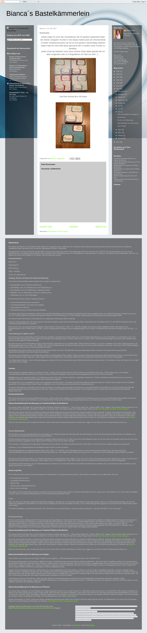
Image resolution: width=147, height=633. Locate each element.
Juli (119, 106)
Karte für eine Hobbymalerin (18, 87)
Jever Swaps (121, 126)
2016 (118, 80)
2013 (118, 89)
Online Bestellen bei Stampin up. (128, 114)
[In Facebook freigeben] (77, 158)
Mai (119, 112)
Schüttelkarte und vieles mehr (18, 60)
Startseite (73, 227)
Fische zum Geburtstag (125, 120)
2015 (118, 83)
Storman (77, 625)
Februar (120, 135)
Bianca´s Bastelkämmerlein (47, 13)
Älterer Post (100, 227)
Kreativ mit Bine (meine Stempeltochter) (17, 57)
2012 (118, 142)
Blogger (91, 625)
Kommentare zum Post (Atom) (58, 231)
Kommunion (121, 117)
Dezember (121, 91)
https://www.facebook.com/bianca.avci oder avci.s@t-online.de (31, 608)
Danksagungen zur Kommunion (127, 123)
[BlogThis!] (73, 158)
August (120, 103)
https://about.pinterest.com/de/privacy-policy (63, 601)
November (121, 94)
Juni (119, 109)
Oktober (121, 97)
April (119, 130)
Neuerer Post (46, 227)
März (120, 132)
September (122, 100)
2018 (118, 74)
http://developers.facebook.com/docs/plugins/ (114, 409)
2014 (118, 86)
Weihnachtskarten (15, 69)
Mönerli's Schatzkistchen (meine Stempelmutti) (18, 66)
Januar (120, 138)
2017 (118, 77)
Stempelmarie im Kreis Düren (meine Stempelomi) (19, 84)
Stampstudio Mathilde (17, 74)
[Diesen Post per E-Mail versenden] (70, 158)
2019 (118, 71)
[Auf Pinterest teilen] (79, 158)
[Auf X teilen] (75, 158)
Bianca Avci (130, 30)
